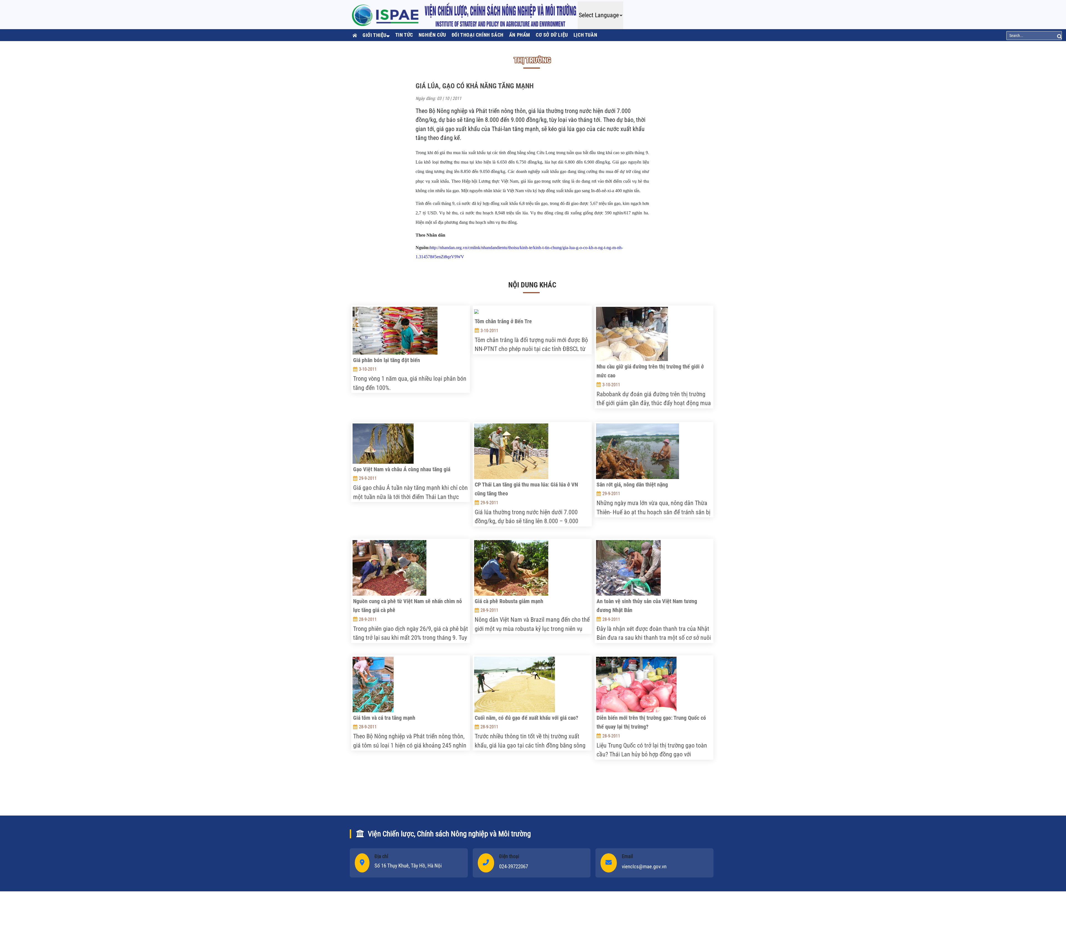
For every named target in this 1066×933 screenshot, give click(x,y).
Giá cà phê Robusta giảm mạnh (509, 601)
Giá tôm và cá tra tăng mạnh (384, 717)
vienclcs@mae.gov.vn (644, 866)
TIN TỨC (404, 35)
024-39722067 (513, 866)
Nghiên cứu (432, 35)
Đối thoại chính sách (478, 35)
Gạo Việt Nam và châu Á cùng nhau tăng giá (401, 469)
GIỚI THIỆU (374, 35)
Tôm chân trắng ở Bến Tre (503, 321)
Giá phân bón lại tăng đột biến (386, 360)
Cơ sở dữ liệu (552, 35)
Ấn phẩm (519, 35)
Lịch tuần (585, 35)
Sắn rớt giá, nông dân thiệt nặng (632, 484)
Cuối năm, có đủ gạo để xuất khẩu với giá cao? (526, 717)
